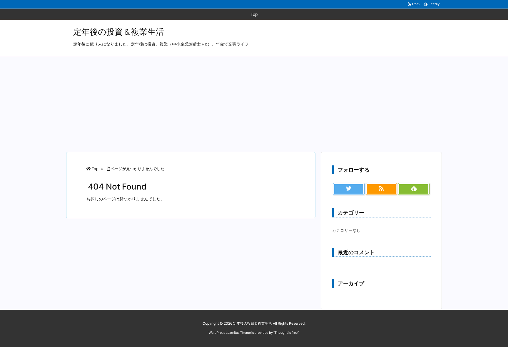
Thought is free (286, 333)
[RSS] (381, 189)
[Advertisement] (254, 100)
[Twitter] (348, 189)
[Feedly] (413, 189)
